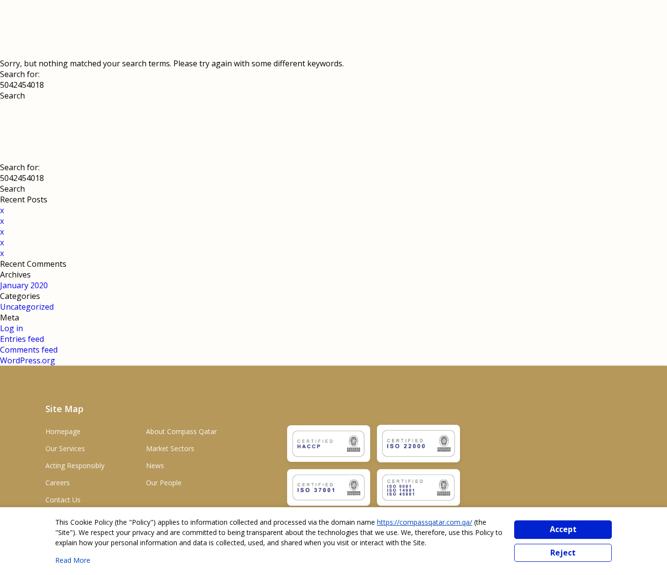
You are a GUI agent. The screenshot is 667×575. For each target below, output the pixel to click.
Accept (563, 529)
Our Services (65, 448)
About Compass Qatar (181, 431)
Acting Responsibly (74, 465)
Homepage (63, 431)
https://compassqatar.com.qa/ (424, 522)
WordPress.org (27, 360)
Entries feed (22, 339)
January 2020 (24, 285)
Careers (57, 482)
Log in (11, 328)
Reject (563, 552)
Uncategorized (27, 306)
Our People (164, 482)
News (155, 465)
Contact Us (63, 499)
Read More (72, 560)
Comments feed (29, 349)
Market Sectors (170, 448)
